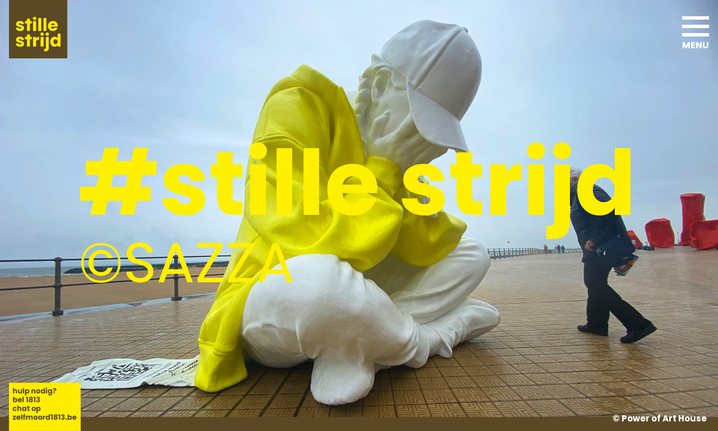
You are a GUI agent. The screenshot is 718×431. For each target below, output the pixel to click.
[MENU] (695, 22)
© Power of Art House (660, 418)
